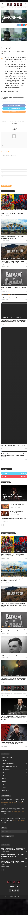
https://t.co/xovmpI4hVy (18, 811)
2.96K (26, 459)
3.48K (26, 291)
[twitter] (14, 473)
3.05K (26, 448)
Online (15, 284)
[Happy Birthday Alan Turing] (14, 294)
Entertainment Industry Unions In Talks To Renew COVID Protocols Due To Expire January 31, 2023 (14, 263)
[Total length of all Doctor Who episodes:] (5, 506)
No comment (19, 21)
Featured (5, 209)
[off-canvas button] (2, 4)
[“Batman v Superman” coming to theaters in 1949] (14, 277)
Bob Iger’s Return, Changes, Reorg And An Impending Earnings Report (12, 237)
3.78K (26, 266)
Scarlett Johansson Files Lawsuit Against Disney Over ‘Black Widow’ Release (12, 743)
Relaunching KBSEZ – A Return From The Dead (14, 445)
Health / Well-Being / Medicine (14, 766)
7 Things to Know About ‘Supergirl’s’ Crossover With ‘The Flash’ (14, 128)
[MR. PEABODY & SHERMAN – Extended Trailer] (5, 513)
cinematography (8, 97)
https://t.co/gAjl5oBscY (6, 802)
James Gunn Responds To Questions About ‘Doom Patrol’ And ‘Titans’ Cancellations (12, 212)
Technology (6, 14)
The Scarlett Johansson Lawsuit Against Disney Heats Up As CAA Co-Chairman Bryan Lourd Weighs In (14, 455)
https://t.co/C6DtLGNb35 (19, 820)
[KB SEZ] (14, 4)
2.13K (26, 216)
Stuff (11, 690)
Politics (14, 778)
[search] (25, 4)
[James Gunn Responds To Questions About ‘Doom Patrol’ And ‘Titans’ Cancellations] (14, 202)
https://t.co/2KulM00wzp (18, 802)
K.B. (4, 21)
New (24, 209)
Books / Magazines (14, 757)
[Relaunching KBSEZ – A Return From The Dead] (14, 385)
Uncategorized (14, 790)
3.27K (26, 324)
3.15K (26, 299)
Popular (14, 781)
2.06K (25, 500)
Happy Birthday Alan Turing (9, 297)
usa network (4, 98)
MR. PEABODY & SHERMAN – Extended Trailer (16, 512)
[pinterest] (14, 476)
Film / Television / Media (15, 209)
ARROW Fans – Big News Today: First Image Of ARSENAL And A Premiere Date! (13, 496)
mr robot (15, 97)
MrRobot (19, 97)
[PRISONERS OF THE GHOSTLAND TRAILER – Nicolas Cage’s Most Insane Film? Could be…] (14, 310)
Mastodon (3, 1)
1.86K (26, 240)
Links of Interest (7, 284)
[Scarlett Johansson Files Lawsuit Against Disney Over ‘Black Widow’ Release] (14, 732)
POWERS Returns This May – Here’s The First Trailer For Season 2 (14, 122)
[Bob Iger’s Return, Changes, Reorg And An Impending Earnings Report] (14, 227)
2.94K (26, 746)
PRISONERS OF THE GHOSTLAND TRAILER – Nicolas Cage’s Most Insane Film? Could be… (13, 320)
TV (22, 97)
